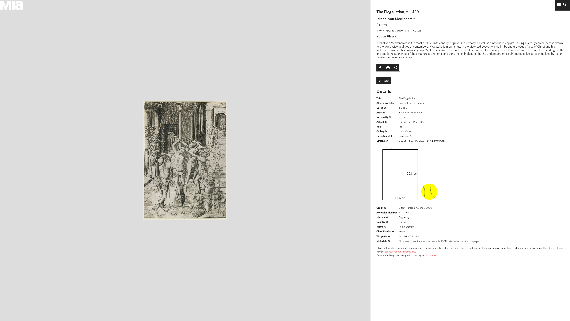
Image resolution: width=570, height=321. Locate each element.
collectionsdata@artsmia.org (400, 252)
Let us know (431, 255)
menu (559, 4)
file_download (380, 67)
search (565, 4)
